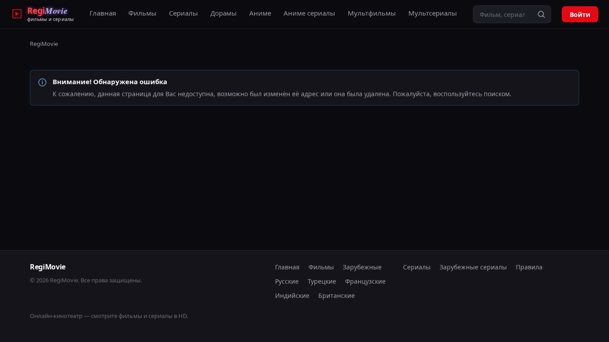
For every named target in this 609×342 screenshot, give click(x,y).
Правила (529, 267)
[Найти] (541, 14)
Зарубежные (362, 267)
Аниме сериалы (309, 12)
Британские (336, 295)
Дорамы (223, 12)
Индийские (292, 295)
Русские (287, 281)
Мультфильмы (372, 12)
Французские (365, 281)
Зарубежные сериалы (473, 267)
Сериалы (183, 12)
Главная (103, 12)
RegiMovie (44, 44)
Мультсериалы (432, 12)
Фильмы (142, 12)
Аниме (260, 12)
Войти (580, 14)
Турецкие (322, 281)
